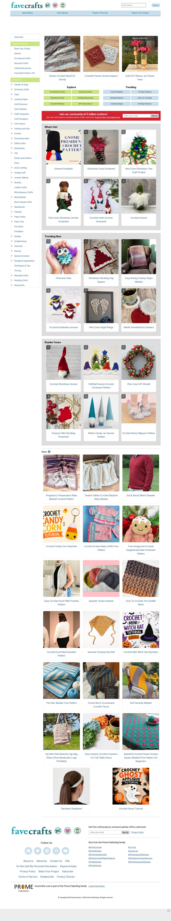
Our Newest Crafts (22, 58)
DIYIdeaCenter (95, 862)
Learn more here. (97, 886)
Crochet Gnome (139, 217)
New (44, 451)
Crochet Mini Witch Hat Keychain (141, 652)
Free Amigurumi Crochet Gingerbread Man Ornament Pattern (140, 550)
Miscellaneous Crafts (23, 192)
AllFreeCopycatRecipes (138, 854)
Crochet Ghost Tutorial (131, 808)
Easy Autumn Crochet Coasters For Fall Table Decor (101, 756)
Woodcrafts (19, 285)
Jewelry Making (21, 177)
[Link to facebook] (28, 851)
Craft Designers (21, 119)
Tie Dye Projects (144, 92)
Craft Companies (21, 114)
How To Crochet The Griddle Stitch (141, 602)
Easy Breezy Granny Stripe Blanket (139, 280)
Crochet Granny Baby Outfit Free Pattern (101, 548)
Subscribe (18, 37)
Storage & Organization (24, 261)
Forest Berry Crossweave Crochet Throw (101, 705)
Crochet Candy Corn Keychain (61, 546)
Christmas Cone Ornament (101, 168)
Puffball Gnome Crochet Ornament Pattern (101, 386)
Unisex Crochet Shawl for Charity (62, 77)
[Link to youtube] (65, 851)
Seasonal (18, 246)
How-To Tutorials (145, 98)
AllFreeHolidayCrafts (98, 854)
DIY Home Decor (85, 104)
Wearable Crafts (21, 275)
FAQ (67, 861)
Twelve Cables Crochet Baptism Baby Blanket (101, 497)
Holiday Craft (20, 173)
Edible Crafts (20, 143)
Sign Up (154, 116)
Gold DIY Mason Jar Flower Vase (139, 77)
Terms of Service (27, 876)
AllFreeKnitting (95, 851)
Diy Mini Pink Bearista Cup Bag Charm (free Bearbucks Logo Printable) (61, 758)
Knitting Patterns (145, 104)
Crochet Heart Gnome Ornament (101, 219)
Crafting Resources (22, 68)
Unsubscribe (47, 876)
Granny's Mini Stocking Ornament (63, 435)
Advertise (41, 861)
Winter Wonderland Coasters (139, 327)
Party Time (19, 221)
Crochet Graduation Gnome (63, 327)
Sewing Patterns (116, 98)
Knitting (17, 182)
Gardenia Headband (71, 808)
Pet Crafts (18, 226)
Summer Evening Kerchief (101, 652)
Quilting (17, 236)
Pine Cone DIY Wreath (138, 384)
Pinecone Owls (63, 278)
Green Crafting (20, 168)
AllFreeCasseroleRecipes (139, 862)
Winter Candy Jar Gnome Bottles (101, 435)
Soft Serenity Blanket (141, 703)
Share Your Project (22, 48)
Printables (18, 231)
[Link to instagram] (56, 851)
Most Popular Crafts (23, 202)
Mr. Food (132, 847)
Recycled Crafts (21, 63)
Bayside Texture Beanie (101, 600)
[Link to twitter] (37, 851)
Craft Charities (20, 109)
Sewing (17, 251)
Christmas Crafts (21, 89)
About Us (28, 861)
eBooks (17, 53)
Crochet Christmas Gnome (63, 384)
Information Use (113, 117)
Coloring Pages (21, 99)
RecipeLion (133, 851)
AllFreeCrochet (95, 847)
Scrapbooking (20, 241)
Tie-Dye (17, 270)
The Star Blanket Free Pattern (61, 703)
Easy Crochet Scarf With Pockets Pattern (61, 602)
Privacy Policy (100, 117)
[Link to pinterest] (47, 851)
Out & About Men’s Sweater (140, 495)
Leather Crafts (20, 187)
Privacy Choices (66, 876)
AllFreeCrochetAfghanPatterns (102, 858)
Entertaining (19, 148)
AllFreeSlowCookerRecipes (140, 858)
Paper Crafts (19, 217)
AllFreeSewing (95, 865)
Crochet (17, 133)
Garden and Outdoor (23, 158)
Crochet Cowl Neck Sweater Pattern (61, 654)
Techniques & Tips (22, 266)
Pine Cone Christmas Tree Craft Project (138, 170)
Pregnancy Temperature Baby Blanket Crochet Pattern (61, 497)
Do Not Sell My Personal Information (36, 866)
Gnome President (63, 168)
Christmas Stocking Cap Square (101, 280)
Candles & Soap (21, 84)
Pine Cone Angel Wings (101, 327)
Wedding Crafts (21, 280)
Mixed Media (20, 197)
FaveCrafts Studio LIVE (24, 73)
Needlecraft (19, 207)
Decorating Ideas (21, 138)
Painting (17, 212)
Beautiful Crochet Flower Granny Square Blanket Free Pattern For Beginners (141, 758)
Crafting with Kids (22, 129)
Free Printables (117, 92)
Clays (16, 94)
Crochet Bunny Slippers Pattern (138, 433)
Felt (16, 153)
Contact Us (56, 861)
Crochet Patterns (57, 104)
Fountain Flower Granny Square (101, 75)
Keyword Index (68, 866)
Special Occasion (21, 256)
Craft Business (20, 104)
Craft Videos (19, 124)
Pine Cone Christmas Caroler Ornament (63, 219)
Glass (16, 163)
